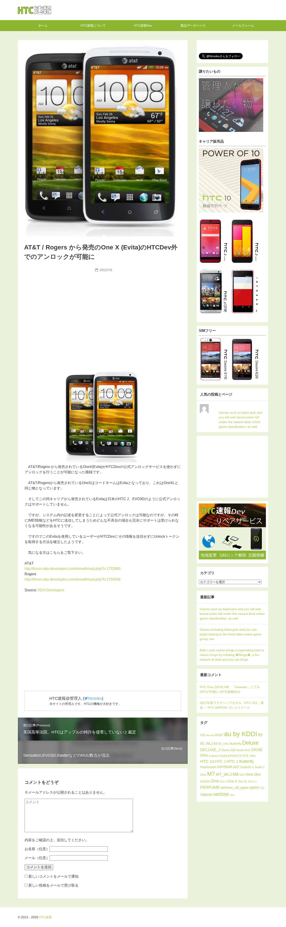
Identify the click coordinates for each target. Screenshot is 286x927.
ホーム (43, 25)
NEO (242, 774)
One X (232, 781)
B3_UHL (223, 743)
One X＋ (252, 781)
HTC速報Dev (143, 25)
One (215, 781)
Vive (232, 795)
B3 (215, 743)
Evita (223, 755)
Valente (206, 794)
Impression (208, 767)
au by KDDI (240, 733)
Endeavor (214, 755)
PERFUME (210, 787)
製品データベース (193, 25)
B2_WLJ (206, 743)
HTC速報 (34, 10)
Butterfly (235, 743)
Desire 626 (228, 750)
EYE (246, 755)
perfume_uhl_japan (234, 787)
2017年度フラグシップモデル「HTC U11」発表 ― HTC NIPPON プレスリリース (232, 705)
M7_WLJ (224, 774)
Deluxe (250, 743)
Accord (210, 735)
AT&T (219, 735)
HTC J (220, 761)
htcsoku (95, 698)
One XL (242, 781)
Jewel (258, 767)
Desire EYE (243, 750)
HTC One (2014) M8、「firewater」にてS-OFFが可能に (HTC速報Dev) (230, 689)
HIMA (253, 755)
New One (253, 774)
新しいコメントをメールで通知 (53, 876)
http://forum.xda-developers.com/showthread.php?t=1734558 (72, 579)
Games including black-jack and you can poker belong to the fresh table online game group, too (230, 634)
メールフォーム (243, 25)
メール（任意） (37, 858)
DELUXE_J (210, 750)
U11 (262, 787)
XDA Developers (51, 590)
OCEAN (205, 781)
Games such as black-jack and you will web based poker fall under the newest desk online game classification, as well (240, 419)
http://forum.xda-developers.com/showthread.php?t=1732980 (72, 569)
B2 (260, 735)
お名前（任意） (37, 849)
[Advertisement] (102, 307)
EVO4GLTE (235, 755)
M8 (236, 774)
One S (223, 781)
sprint (254, 787)
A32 (202, 735)
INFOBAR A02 (228, 767)
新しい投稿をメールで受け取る (53, 885)
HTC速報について (93, 25)
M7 (211, 774)
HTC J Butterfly (240, 761)
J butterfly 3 (247, 767)
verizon (221, 794)
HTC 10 (207, 761)
